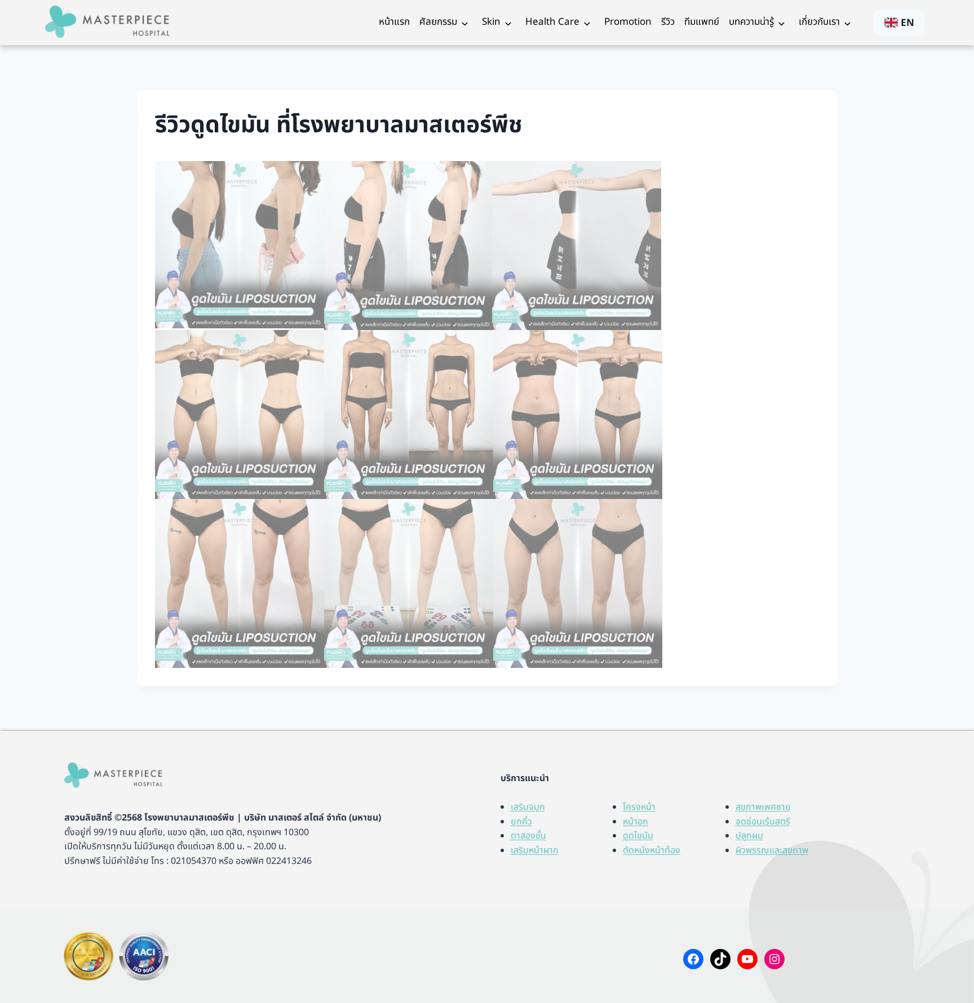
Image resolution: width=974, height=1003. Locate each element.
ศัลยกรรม (438, 22)
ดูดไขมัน (638, 835)
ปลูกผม (749, 835)
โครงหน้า (639, 807)
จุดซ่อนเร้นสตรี (763, 821)
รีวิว (668, 22)
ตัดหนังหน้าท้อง (651, 850)
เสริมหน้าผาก (535, 850)
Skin (491, 22)
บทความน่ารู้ (751, 22)
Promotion (628, 22)
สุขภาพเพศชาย (763, 807)
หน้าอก (635, 821)
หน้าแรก (394, 22)
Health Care (552, 22)
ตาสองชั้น (528, 835)
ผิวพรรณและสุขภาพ (772, 850)
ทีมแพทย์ (701, 22)
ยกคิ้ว (521, 821)
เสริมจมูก (528, 807)
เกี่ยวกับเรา (819, 22)
